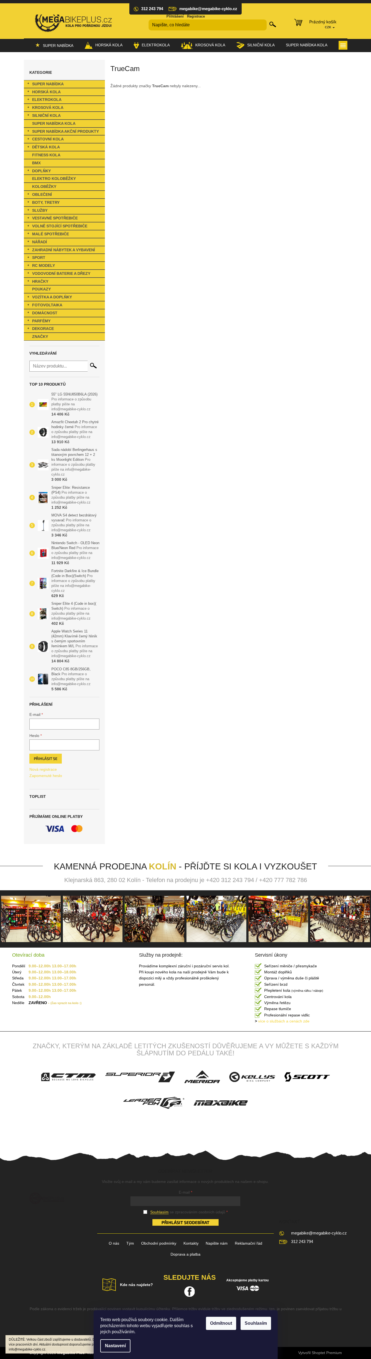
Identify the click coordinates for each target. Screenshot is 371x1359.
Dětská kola (46, 147)
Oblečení (42, 194)
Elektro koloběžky (54, 178)
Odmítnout (221, 1323)
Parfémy (41, 321)
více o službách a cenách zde (282, 1021)
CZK (328, 27)
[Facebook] (189, 1291)
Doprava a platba (185, 1254)
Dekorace (43, 328)
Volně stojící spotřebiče (59, 226)
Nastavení (115, 1345)
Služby (40, 210)
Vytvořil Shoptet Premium (320, 1352)
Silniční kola (46, 115)
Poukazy (41, 289)
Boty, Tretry (46, 202)
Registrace (196, 16)
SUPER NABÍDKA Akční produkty (65, 131)
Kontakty (191, 1243)
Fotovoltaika (47, 305)
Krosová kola (47, 107)
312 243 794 (302, 1241)
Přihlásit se (45, 758)
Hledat (273, 24)
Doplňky (41, 171)
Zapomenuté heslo (45, 775)
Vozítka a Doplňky (52, 297)
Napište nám (217, 1243)
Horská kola (46, 92)
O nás (114, 1243)
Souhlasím (256, 1323)
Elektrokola (47, 99)
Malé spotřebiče (50, 234)
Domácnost (44, 313)
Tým (130, 1243)
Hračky (40, 281)
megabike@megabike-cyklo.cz (319, 1233)
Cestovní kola (48, 139)
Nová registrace (43, 769)
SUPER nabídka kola (54, 123)
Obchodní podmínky (158, 1243)
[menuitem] (54, 45)
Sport (38, 257)
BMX (36, 163)
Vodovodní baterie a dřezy (61, 273)
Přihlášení (175, 16)
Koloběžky (44, 186)
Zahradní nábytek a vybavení (63, 250)
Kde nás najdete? (136, 1284)
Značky (40, 336)
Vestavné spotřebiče (55, 218)
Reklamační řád (248, 1243)
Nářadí (39, 242)
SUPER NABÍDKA (48, 84)
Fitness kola (46, 155)
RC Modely (43, 265)
